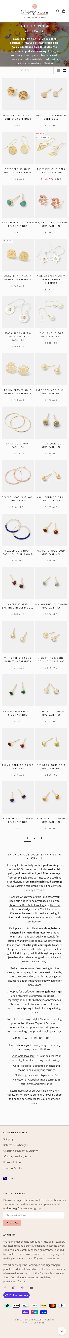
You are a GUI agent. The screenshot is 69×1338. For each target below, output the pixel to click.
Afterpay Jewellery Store (17, 1156)
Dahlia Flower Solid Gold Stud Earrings (17, 392)
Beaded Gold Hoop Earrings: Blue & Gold (18, 552)
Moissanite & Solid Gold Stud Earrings (51, 659)
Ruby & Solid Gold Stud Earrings (17, 767)
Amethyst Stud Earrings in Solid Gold (17, 606)
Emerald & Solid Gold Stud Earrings (17, 713)
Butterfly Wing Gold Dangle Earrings (51, 171)
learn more (53, 1258)
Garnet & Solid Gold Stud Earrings (51, 552)
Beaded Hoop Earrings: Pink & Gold (17, 499)
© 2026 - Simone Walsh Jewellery (34, 1319)
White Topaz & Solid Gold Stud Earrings (17, 659)
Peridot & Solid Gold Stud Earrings (51, 767)
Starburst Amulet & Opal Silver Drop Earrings (18, 337)
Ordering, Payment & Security (20, 1150)
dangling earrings (51, 1031)
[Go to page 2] (41, 838)
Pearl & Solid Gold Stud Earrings (51, 713)
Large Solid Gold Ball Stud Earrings (51, 392)
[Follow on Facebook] (5, 1288)
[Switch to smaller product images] (64, 70)
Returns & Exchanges (15, 1145)
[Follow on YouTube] (31, 1288)
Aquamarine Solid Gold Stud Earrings (51, 606)
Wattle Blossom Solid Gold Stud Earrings (17, 117)
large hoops (29, 1031)
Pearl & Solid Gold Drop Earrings (51, 335)
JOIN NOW (12, 1223)
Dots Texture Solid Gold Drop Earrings (17, 171)
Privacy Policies (12, 1162)
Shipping (8, 1139)
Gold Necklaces (22, 1065)
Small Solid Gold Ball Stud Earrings (51, 499)
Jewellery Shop (53, 1094)
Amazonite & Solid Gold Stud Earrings (18, 224)
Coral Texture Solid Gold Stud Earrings (17, 278)
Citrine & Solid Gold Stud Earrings (51, 820)
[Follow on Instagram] (13, 1288)
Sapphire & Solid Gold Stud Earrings (18, 820)
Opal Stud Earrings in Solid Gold (51, 117)
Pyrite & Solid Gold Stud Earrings (51, 445)
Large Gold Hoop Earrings (17, 445)
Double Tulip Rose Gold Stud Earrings (51, 224)
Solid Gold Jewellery (23, 1055)
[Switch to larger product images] (58, 70)
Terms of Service (12, 1168)
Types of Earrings (45, 1023)
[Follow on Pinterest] (22, 1288)
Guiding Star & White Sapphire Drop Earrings (51, 280)
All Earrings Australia (26, 1075)
